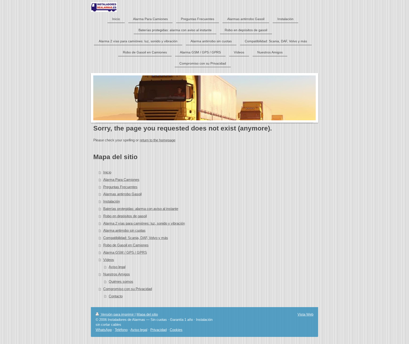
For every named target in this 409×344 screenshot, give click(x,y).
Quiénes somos (121, 281)
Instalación (111, 201)
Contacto (116, 296)
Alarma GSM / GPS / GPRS (125, 252)
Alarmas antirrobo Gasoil (122, 194)
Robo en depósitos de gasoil (125, 216)
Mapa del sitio (147, 314)
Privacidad (158, 330)
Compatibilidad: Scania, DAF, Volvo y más (135, 238)
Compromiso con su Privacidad (127, 289)
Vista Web (305, 314)
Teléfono (121, 330)
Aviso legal (117, 267)
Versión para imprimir (117, 314)
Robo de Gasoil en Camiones (126, 245)
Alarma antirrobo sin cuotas (124, 230)
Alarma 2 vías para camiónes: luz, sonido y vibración (144, 223)
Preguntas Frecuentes (120, 187)
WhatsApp (104, 330)
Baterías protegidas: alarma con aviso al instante (140, 209)
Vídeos (108, 260)
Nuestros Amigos (116, 274)
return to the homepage (157, 140)
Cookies (176, 330)
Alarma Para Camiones (121, 180)
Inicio (107, 172)
